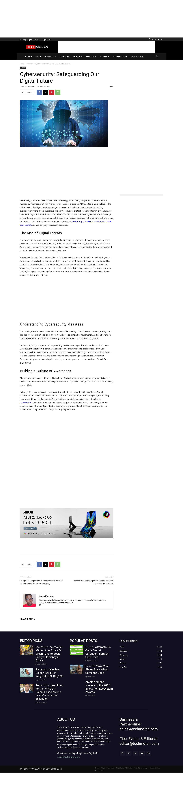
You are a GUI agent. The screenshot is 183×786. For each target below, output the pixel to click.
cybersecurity (26, 402)
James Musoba (28, 86)
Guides (23, 68)
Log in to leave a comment (31, 623)
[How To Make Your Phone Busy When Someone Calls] (76, 669)
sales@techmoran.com (68, 756)
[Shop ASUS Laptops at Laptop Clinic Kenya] (66, 523)
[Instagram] (152, 39)
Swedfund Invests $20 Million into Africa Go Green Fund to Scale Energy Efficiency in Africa (49, 653)
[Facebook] (149, 39)
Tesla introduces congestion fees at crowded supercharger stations (93, 582)
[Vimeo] (158, 39)
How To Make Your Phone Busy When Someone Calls (97, 669)
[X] (155, 39)
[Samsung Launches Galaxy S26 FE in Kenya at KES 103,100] (26, 672)
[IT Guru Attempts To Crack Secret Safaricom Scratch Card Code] (76, 650)
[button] (157, 56)
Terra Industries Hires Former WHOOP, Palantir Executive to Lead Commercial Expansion (49, 692)
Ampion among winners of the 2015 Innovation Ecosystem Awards (99, 687)
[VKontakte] (142, 753)
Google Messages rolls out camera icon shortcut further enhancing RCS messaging (41, 582)
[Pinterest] (51, 92)
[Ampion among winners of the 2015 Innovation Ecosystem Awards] (76, 685)
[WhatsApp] (57, 92)
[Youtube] (161, 39)
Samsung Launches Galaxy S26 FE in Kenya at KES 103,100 (49, 673)
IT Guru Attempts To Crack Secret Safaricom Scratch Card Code (98, 652)
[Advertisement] (80, 18)
